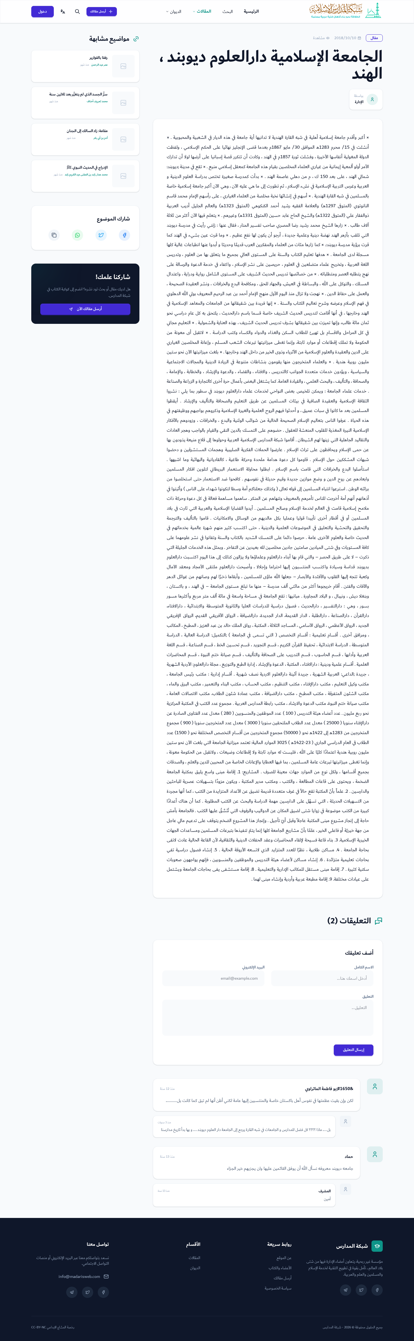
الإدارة (359, 102)
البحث (227, 11)
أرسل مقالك (98, 11)
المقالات (204, 11)
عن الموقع (284, 1258)
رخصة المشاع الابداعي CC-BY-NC (52, 1327)
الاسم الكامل (363, 967)
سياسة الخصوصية (278, 1288)
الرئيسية (251, 11)
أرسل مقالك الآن (89, 309)
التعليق (367, 996)
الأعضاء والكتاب (280, 1268)
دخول (42, 11)
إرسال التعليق (353, 1049)
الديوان (175, 11)
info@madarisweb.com (79, 1276)
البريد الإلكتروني (253, 967)
